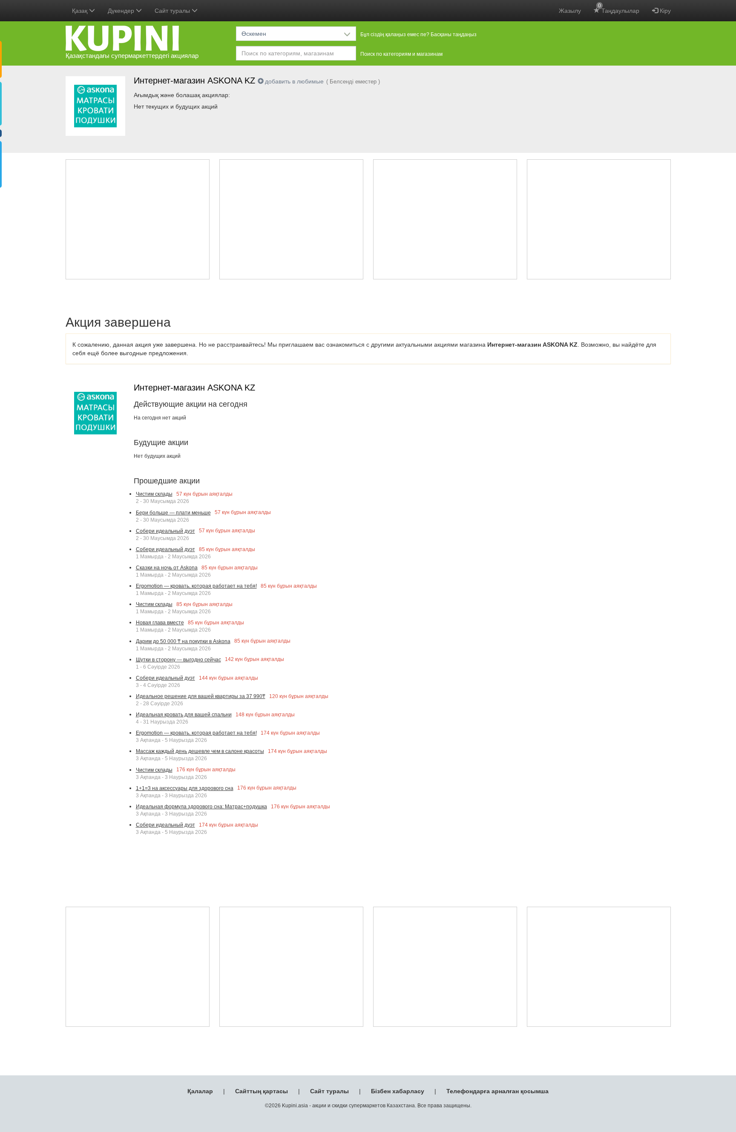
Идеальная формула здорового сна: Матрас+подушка (201, 807)
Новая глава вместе (160, 623)
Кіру (664, 10)
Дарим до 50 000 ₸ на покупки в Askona (183, 641)
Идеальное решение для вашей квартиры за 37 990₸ (200, 696)
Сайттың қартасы (261, 1091)
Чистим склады (154, 494)
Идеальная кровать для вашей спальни (184, 715)
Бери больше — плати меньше (173, 513)
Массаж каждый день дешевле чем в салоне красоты (200, 751)
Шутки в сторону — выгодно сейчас (178, 660)
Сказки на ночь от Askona (167, 568)
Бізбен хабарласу (397, 1091)
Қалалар (200, 1091)
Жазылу (570, 10)
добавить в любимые (294, 81)
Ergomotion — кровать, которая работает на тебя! (196, 586)
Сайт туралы (329, 1091)
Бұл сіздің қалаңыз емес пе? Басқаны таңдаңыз (418, 34)
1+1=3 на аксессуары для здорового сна (184, 788)
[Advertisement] (137, 219)
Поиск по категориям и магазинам (401, 54)
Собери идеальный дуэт (165, 531)
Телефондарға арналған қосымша (497, 1091)
